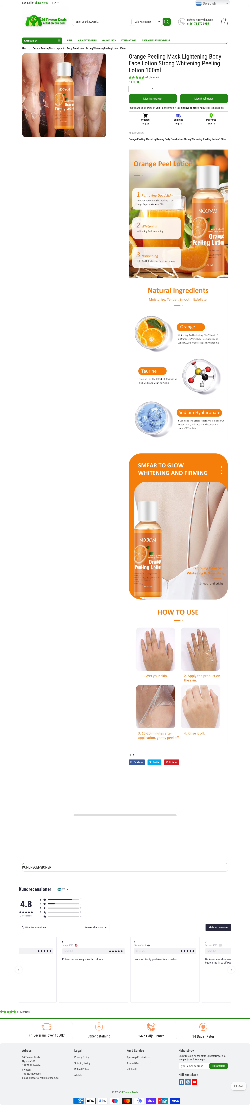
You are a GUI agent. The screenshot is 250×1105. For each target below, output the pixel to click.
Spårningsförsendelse (156, 40)
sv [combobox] (63, 889)
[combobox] (95, 927)
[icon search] (167, 22)
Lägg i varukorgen (152, 98)
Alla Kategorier (87, 40)
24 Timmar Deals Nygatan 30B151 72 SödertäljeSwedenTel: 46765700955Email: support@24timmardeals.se (40, 1068)
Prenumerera (218, 1065)
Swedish (209, 3)
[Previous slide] (18, 969)
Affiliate (78, 1075)
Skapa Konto (38, 2)
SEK (54, 3)
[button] (144, 78)
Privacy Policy (81, 1057)
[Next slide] (231, 969)
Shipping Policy (82, 1063)
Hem (69, 40)
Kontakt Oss (129, 40)
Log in (25, 3)
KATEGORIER (30, 40)
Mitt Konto (131, 1069)
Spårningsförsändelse (138, 1057)
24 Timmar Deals (129, 1092)
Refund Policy (81, 1069)
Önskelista (109, 40)
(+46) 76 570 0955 (198, 23)
